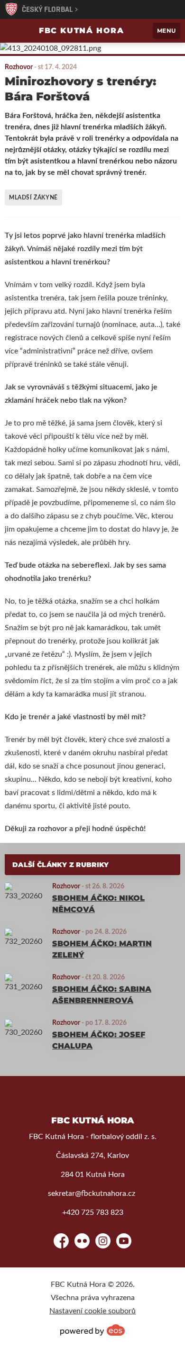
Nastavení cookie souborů (92, 1311)
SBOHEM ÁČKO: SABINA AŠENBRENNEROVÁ (101, 995)
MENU (166, 30)
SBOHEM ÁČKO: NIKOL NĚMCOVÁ (98, 904)
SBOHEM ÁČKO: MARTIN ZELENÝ (102, 949)
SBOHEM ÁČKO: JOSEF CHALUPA (98, 1040)
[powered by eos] (92, 1330)
